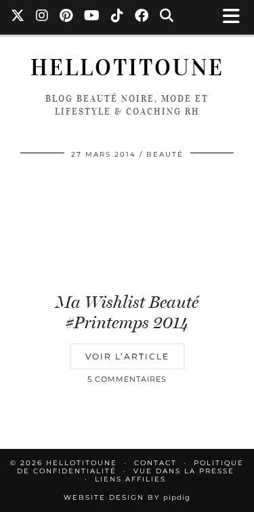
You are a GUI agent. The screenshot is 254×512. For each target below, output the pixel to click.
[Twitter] (18, 17)
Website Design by (127, 497)
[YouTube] (92, 17)
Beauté (165, 154)
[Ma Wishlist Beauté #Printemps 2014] (127, 227)
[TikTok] (117, 17)
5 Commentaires (127, 379)
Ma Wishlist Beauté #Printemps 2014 (127, 312)
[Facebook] (142, 17)
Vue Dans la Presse (183, 471)
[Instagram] (42, 17)
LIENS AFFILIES (130, 479)
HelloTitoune (127, 67)
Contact (155, 462)
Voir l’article (127, 356)
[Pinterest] (66, 17)
